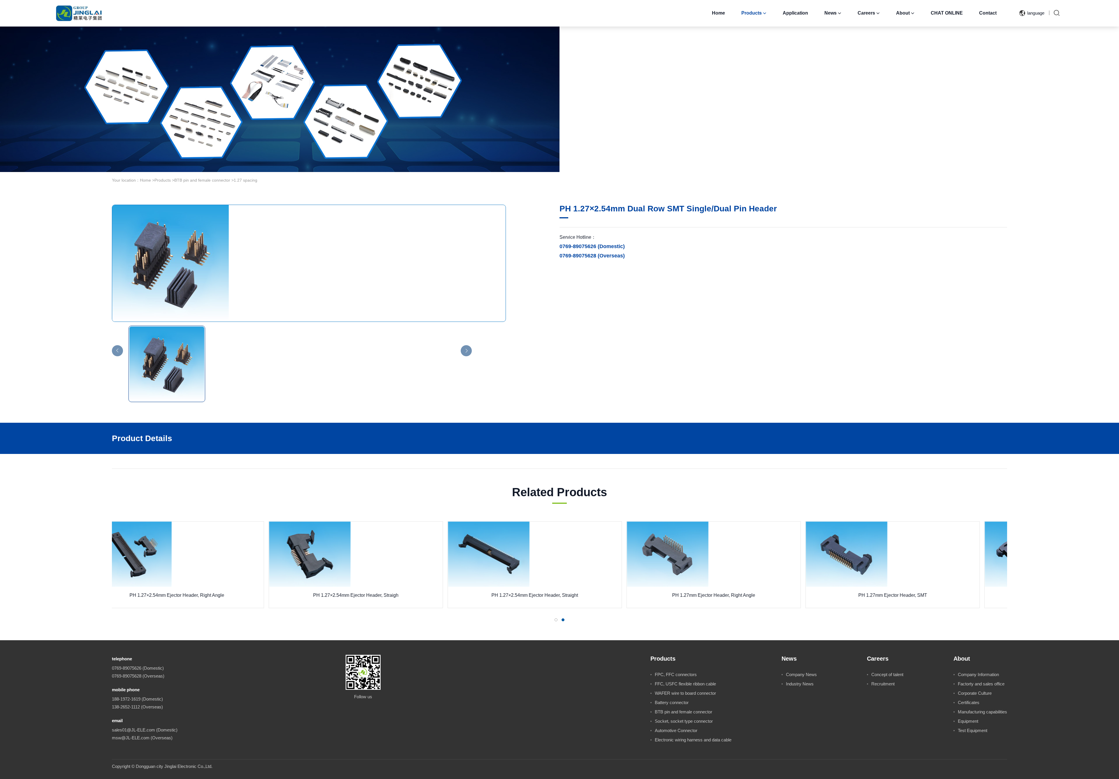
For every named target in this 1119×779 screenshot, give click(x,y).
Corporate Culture (975, 693)
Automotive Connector (676, 730)
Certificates (968, 702)
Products (753, 12)
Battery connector (672, 702)
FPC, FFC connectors (676, 674)
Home (718, 12)
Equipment (968, 721)
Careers (869, 12)
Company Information (978, 674)
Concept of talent (887, 674)
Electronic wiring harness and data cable (693, 739)
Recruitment (883, 683)
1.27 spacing (245, 180)
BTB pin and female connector (202, 180)
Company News (801, 674)
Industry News (800, 683)
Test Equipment (972, 730)
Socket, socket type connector (684, 721)
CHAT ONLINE (947, 12)
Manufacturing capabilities (982, 711)
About (905, 12)
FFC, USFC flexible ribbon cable (685, 683)
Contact (988, 12)
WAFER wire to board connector (685, 693)
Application (795, 12)
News (832, 12)
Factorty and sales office (981, 683)
